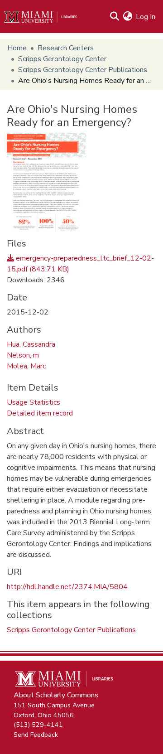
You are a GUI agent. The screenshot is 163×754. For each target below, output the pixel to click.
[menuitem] (127, 16)
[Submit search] (114, 16)
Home (17, 48)
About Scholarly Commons (56, 695)
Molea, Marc (26, 366)
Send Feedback (36, 734)
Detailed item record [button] (40, 413)
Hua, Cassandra (31, 344)
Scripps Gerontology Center (62, 59)
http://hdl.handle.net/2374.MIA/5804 (67, 587)
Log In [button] (146, 17)
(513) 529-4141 (38, 724)
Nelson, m (23, 355)
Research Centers (66, 48)
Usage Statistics (33, 402)
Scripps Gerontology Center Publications (82, 70)
